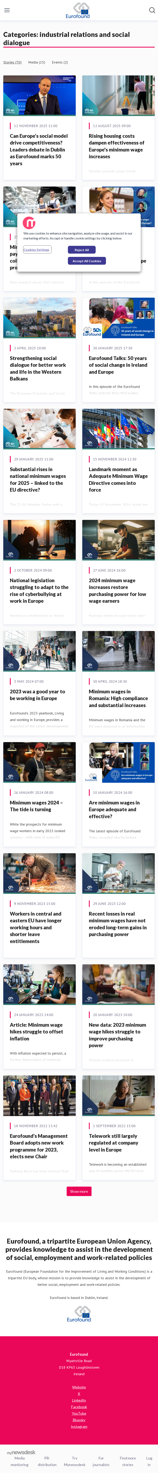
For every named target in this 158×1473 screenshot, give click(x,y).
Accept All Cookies (87, 261)
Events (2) (60, 62)
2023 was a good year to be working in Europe (37, 694)
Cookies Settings (36, 250)
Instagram (79, 1426)
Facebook (79, 1407)
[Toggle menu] (7, 10)
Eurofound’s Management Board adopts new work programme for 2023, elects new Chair (39, 1146)
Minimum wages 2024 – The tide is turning (36, 806)
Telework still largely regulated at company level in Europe (113, 1143)
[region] (79, 242)
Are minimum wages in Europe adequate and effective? (114, 809)
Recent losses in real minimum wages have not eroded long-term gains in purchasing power (118, 924)
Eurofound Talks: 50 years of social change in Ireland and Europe (118, 365)
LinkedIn (79, 1400)
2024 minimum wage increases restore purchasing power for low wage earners (117, 590)
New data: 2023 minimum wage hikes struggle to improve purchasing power (117, 1035)
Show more (79, 1191)
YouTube (79, 1413)
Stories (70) (12, 62)
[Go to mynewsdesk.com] (21, 1452)
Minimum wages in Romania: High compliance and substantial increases (118, 698)
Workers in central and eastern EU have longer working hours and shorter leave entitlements (36, 927)
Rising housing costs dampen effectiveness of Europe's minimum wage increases (116, 146)
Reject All (82, 250)
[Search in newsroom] (152, 10)
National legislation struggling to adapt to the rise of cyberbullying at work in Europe (39, 590)
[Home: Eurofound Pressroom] (78, 10)
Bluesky (79, 1420)
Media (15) (36, 62)
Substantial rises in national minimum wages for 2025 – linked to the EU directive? (38, 479)
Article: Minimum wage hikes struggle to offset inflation (36, 1031)
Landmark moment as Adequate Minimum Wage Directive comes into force (118, 479)
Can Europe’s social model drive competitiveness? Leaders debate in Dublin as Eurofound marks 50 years (39, 149)
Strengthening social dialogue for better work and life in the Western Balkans (38, 368)
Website (79, 1387)
